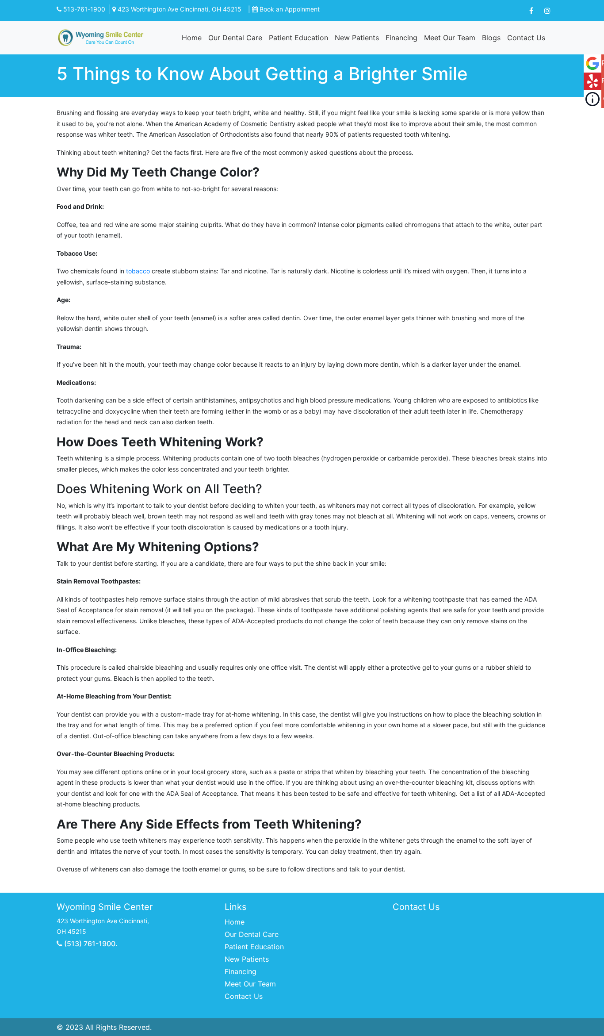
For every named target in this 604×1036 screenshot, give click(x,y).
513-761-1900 (83, 9)
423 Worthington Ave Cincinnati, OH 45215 (178, 9)
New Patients (357, 37)
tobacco (138, 271)
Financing (401, 37)
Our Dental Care (235, 37)
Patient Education (298, 37)
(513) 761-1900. (90, 943)
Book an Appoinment (290, 9)
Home (192, 37)
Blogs (491, 37)
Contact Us (526, 37)
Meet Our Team (449, 37)
